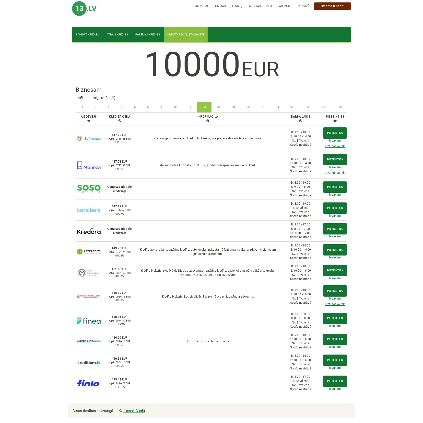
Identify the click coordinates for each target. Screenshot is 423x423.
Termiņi (237, 6)
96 (291, 107)
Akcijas (255, 6)
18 (189, 107)
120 (323, 107)
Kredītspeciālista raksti (185, 34)
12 (175, 107)
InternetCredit (332, 6)
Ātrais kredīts (117, 34)
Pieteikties (335, 132)
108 (307, 107)
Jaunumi (201, 6)
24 (204, 107)
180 (339, 107)
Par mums (285, 6)
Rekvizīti (305, 6)
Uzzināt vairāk (335, 146)
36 (218, 107)
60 (248, 107)
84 (277, 107)
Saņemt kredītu (87, 34)
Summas (219, 6)
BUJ (269, 6)
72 (262, 107)
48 (233, 107)
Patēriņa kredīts (147, 34)
